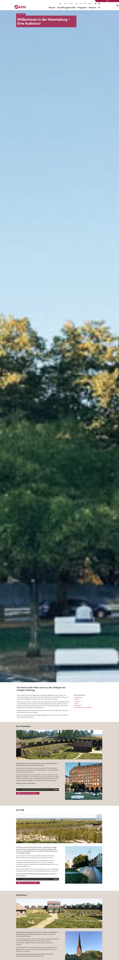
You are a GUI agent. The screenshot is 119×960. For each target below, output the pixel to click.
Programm (82, 7)
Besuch (52, 7)
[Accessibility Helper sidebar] (117, 5)
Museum (92, 7)
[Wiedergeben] (17, 789)
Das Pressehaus (78, 697)
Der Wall (77, 699)
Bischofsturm (78, 705)
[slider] (56, 789)
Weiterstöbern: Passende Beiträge (83, 707)
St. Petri (77, 703)
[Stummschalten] (53, 789)
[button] (99, 8)
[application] (37, 789)
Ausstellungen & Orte (66, 7)
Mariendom (78, 701)
